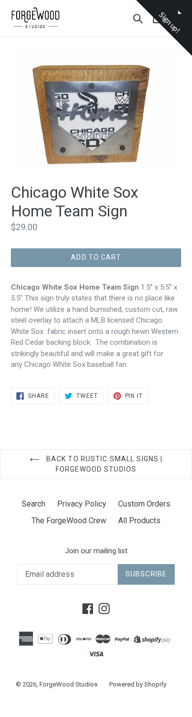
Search (33, 503)
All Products (139, 520)
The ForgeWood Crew (69, 520)
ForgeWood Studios (68, 684)
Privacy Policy (81, 503)
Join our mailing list (96, 550)
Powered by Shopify (137, 684)
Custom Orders (144, 503)
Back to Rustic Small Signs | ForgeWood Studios (103, 464)
